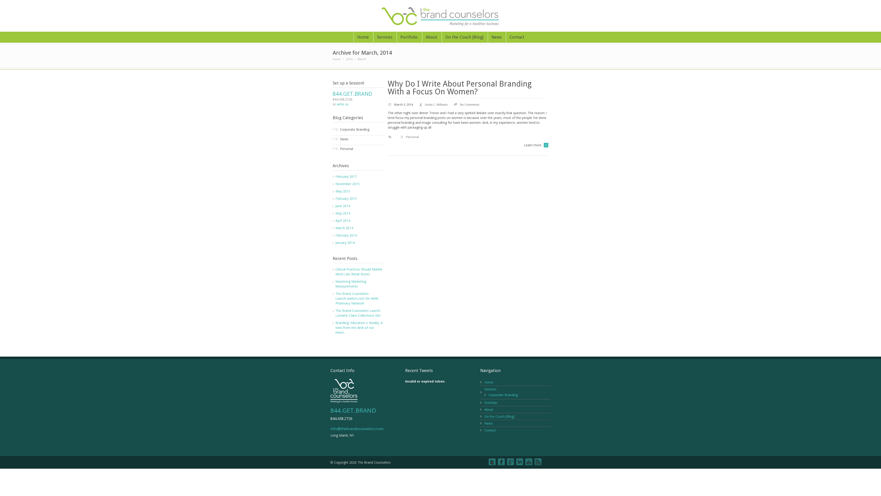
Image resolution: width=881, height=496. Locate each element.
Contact (517, 37)
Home (363, 37)
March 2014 (344, 228)
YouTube (528, 461)
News (496, 37)
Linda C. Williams (436, 104)
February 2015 (346, 198)
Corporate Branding (354, 129)
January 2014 (345, 242)
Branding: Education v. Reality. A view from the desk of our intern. (359, 328)
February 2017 (346, 176)
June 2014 (342, 206)
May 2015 (342, 191)
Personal (412, 137)
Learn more (532, 145)
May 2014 (342, 213)
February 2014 (346, 235)
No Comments (470, 104)
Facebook (501, 461)
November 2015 (347, 184)
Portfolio (409, 37)
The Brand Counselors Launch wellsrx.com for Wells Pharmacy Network (357, 298)
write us (342, 104)
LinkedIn (519, 461)
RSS (538, 461)
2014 (349, 59)
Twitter (492, 461)
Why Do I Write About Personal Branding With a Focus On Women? (460, 87)
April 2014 (342, 220)
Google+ (510, 461)
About (431, 37)
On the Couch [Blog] (464, 37)
